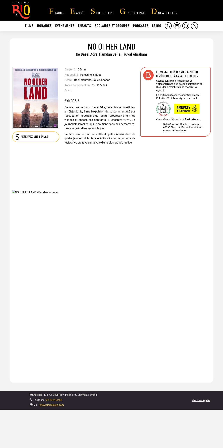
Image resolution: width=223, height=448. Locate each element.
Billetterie (105, 13)
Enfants (84, 25)
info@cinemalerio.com (52, 405)
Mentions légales (201, 400)
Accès (80, 13)
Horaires (44, 25)
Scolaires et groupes (112, 25)
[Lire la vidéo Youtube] (111, 265)
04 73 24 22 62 (54, 399)
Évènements (65, 25)
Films (29, 25)
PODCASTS (141, 25)
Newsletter (167, 13)
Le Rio (156, 25)
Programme (136, 13)
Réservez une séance (34, 137)
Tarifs (60, 13)
